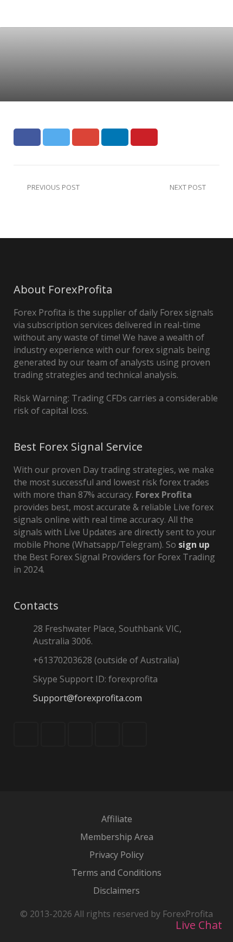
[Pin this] (144, 137)
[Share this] (27, 137)
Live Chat (197, 925)
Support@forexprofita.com (87, 698)
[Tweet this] (56, 137)
